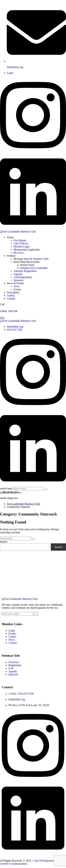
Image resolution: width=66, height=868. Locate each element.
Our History (20, 240)
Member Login (22, 246)
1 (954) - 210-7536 (8, 311)
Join (2, 317)
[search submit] (46, 489)
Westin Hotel (27, 264)
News (17, 286)
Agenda (18, 274)
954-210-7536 (14, 329)
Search (3, 541)
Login (10, 72)
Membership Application (27, 249)
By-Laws (19, 252)
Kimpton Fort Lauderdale (34, 267)
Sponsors (18, 280)
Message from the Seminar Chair (31, 258)
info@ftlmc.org (15, 67)
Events (17, 289)
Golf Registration (23, 277)
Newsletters (13, 292)
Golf (10, 668)
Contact (11, 298)
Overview (13, 662)
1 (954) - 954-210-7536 (21, 693)
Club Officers (21, 243)
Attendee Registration (25, 271)
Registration (14, 665)
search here (6, 488)
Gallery (11, 295)
